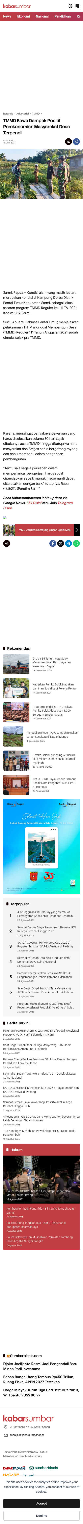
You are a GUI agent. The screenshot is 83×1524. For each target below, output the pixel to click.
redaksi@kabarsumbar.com (27, 1435)
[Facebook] (52, 543)
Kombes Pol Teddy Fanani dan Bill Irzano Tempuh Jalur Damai (40, 1210)
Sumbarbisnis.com (26, 1355)
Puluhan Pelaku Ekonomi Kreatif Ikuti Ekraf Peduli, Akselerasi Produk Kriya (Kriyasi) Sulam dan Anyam (46, 1006)
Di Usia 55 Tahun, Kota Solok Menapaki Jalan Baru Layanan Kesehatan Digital (52, 662)
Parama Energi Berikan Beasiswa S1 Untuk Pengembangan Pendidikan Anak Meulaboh (44, 975)
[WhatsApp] (76, 543)
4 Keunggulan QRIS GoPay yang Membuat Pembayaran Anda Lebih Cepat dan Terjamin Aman (45, 914)
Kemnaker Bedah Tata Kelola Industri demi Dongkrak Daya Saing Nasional (43, 959)
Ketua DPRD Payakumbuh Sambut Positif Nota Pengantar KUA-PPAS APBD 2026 (54, 783)
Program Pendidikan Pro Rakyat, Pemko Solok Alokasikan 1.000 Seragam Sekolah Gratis (53, 710)
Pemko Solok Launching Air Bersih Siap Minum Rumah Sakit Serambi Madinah (54, 758)
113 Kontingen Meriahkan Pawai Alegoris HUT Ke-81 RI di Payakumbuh (39, 1132)
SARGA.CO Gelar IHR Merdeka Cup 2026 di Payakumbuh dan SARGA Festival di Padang (45, 944)
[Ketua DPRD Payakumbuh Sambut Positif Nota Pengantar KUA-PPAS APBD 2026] (16, 785)
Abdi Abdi (8, 140)
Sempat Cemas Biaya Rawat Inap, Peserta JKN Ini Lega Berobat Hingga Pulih (46, 929)
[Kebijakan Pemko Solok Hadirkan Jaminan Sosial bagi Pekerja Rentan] (16, 688)
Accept (41, 1503)
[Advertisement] (41, 66)
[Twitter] (60, 543)
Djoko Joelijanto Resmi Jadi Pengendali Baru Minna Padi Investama (40, 1366)
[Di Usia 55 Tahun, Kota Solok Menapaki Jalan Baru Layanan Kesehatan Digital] (16, 664)
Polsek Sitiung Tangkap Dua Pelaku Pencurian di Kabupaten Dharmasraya (36, 1224)
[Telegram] (68, 543)
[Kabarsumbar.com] (17, 6)
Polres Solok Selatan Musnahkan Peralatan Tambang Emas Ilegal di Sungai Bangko (39, 1239)
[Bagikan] (76, 141)
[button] (70, 6)
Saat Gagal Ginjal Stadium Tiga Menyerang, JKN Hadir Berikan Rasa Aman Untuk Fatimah (46, 990)
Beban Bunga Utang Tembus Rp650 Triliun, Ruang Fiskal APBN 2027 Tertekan (38, 1379)
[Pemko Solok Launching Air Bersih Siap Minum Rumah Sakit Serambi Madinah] (16, 761)
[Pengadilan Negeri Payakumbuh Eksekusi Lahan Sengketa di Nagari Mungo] (13, 736)
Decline (41, 1516)
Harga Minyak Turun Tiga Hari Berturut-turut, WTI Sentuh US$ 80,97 (41, 1392)
